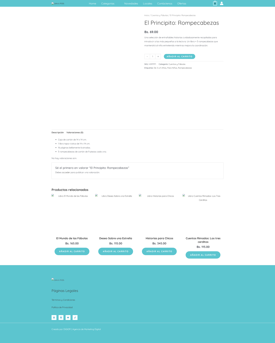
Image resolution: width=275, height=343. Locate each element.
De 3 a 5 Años (160, 68)
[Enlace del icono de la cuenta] (221, 3)
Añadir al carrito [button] (72, 251)
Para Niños (172, 68)
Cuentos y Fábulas (159, 15)
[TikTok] (75, 317)
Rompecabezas (185, 68)
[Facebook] (61, 317)
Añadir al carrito (179, 56)
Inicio (146, 15)
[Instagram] (54, 317)
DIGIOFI (67, 329)
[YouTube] (68, 317)
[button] (115, 3)
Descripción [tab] (58, 132)
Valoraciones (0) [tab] (74, 132)
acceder (66, 172)
